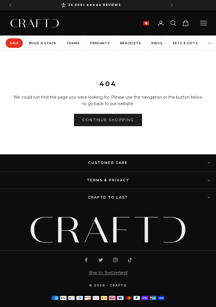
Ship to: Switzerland (108, 272)
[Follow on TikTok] (130, 260)
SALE (14, 43)
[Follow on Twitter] (101, 260)
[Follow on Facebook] (86, 260)
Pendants (100, 43)
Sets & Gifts (185, 43)
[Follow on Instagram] (115, 260)
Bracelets (130, 43)
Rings (156, 43)
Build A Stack (43, 43)
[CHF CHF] (146, 23)
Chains (73, 43)
